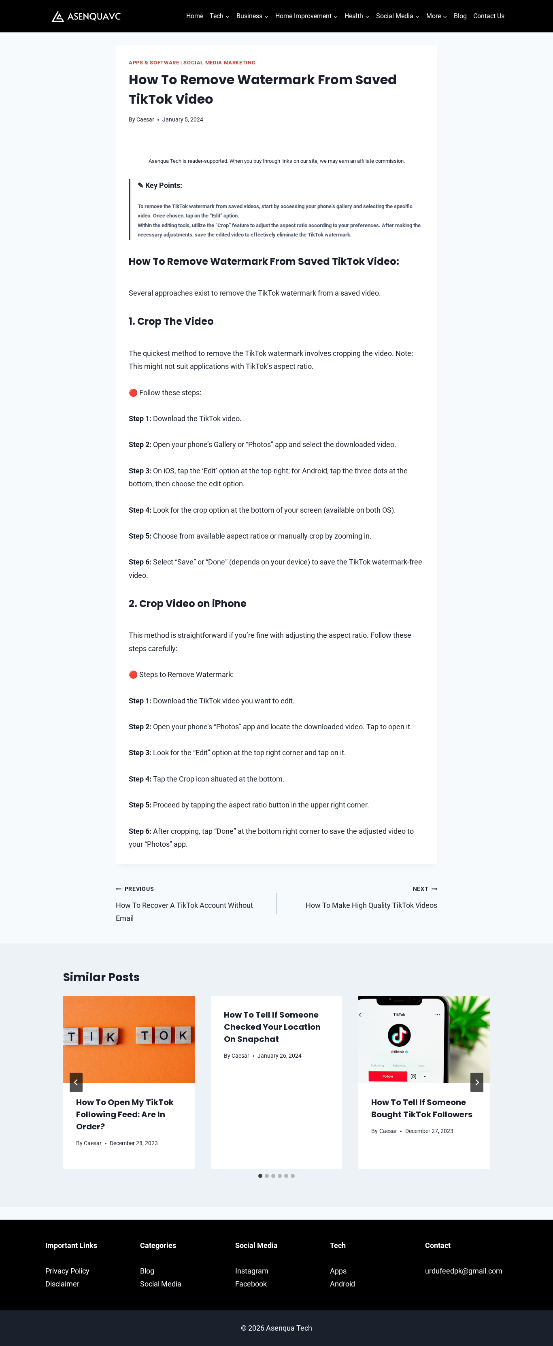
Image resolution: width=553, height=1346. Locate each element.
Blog (460, 16)
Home (194, 16)
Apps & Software (154, 63)
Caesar (145, 119)
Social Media (160, 1284)
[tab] (260, 1176)
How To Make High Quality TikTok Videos (371, 897)
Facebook (251, 1284)
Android (342, 1284)
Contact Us (488, 16)
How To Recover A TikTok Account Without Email (184, 904)
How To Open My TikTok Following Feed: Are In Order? (125, 1114)
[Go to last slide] (76, 1082)
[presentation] (129, 1039)
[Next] (476, 1082)
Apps (338, 1271)
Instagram (251, 1271)
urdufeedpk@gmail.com (463, 1271)
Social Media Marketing (219, 63)
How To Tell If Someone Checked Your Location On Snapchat (272, 1027)
